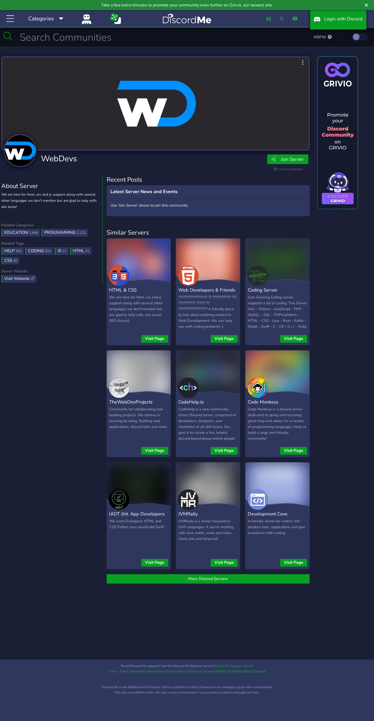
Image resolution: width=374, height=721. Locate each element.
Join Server (292, 159)
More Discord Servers (208, 579)
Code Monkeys (263, 402)
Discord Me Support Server (233, 666)
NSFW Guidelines (229, 671)
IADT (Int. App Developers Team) (137, 517)
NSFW (320, 37)
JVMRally (188, 514)
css (10, 260)
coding (39, 251)
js (61, 251)
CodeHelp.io (191, 402)
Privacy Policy (176, 671)
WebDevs (59, 158)
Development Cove (267, 514)
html (81, 251)
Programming (65, 232)
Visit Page (154, 338)
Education (21, 232)
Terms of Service (201, 671)
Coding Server (263, 290)
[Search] (8, 36)
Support (260, 671)
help (13, 251)
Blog (248, 671)
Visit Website (17, 278)
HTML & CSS (123, 290)
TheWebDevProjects (131, 402)
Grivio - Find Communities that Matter (136, 671)
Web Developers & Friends (206, 290)
